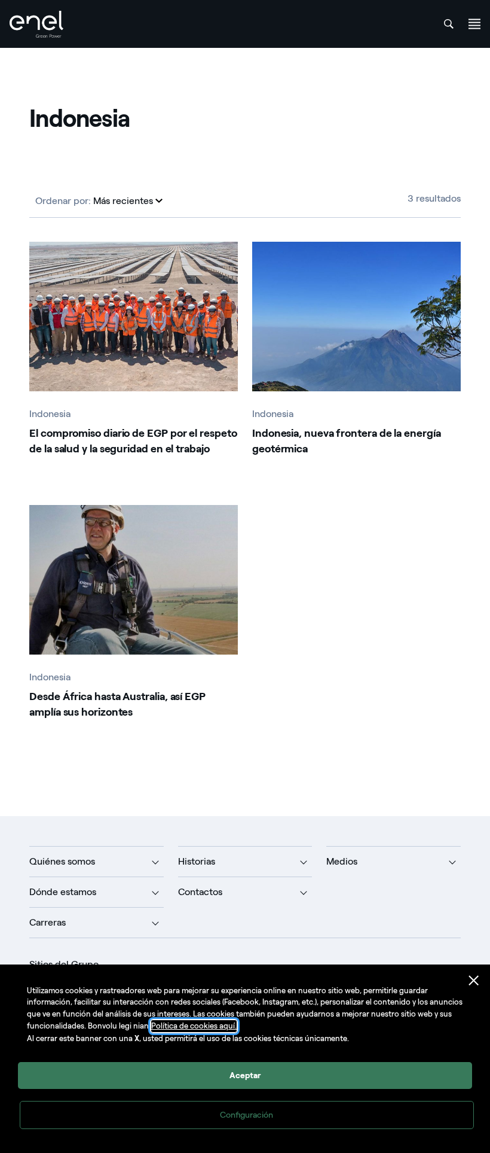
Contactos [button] (200, 892)
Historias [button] (196, 861)
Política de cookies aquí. (194, 1025)
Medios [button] (341, 861)
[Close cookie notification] (474, 980)
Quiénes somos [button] (62, 861)
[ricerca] (449, 24)
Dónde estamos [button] (62, 892)
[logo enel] (36, 24)
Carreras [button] (47, 922)
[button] (128, 201)
